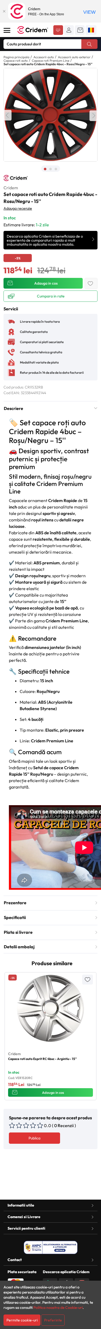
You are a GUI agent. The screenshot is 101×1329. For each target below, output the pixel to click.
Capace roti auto (16, 61)
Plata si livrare (18, 932)
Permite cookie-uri (22, 1320)
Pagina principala (16, 57)
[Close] (4, 11)
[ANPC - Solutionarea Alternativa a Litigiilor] (51, 1247)
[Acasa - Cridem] (33, 30)
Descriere (13, 408)
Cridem (11, 187)
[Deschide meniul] (7, 30)
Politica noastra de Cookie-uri (58, 1307)
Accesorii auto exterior (74, 57)
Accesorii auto (43, 57)
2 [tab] (50, 169)
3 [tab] (56, 169)
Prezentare (15, 902)
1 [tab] (45, 169)
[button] (69, 30)
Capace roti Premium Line (50, 61)
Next (93, 115)
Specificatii (15, 917)
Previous (8, 115)
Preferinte (53, 1320)
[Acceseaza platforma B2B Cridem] (58, 31)
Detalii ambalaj (19, 946)
